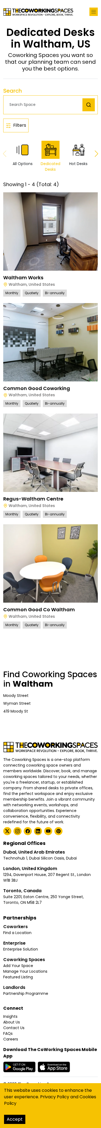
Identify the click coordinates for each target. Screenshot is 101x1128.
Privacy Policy (54, 1097)
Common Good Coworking (36, 388)
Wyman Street (17, 703)
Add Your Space (18, 965)
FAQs (8, 1033)
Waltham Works (23, 277)
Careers (10, 1039)
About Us (11, 1022)
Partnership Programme (25, 993)
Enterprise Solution (20, 949)
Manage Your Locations (25, 971)
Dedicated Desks (50, 166)
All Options (23, 163)
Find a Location (17, 932)
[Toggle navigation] (93, 12)
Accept (15, 1119)
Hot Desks (78, 163)
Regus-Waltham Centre (33, 498)
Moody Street (16, 695)
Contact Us (14, 1027)
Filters (19, 125)
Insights (10, 1016)
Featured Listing (18, 977)
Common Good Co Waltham (39, 609)
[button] (44, 105)
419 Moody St (15, 711)
